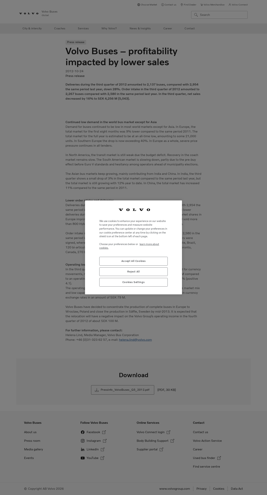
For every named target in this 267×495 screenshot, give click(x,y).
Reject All (133, 271)
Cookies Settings (133, 282)
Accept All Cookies (133, 261)
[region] (133, 247)
